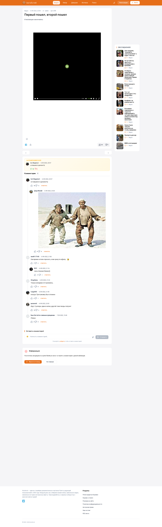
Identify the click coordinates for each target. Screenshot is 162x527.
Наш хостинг (86, 510)
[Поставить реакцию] (27, 139)
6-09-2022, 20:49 (35, 11)
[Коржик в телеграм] (26, 145)
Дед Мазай (38, 191)
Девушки (74, 3)
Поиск (94, 3)
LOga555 (34, 292)
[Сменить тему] (114, 2)
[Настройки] (93, 98)
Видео (56, 3)
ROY (35, 268)
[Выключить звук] (86, 98)
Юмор (65, 3)
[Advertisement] (67, 119)
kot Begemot (34, 163)
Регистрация (123, 2)
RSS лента (86, 513)
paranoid (34, 303)
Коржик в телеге (88, 498)
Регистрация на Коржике (90, 495)
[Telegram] (23, 501)
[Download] (96, 98)
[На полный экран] (99, 98)
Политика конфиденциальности (92, 504)
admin (47, 11)
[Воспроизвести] (35, 98)
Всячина (85, 3)
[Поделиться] (30, 145)
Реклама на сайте (88, 501)
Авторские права (88, 507)
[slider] (59, 98)
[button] (44, 185)
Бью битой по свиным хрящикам (43, 315)
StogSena (34, 280)
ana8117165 (35, 256)
